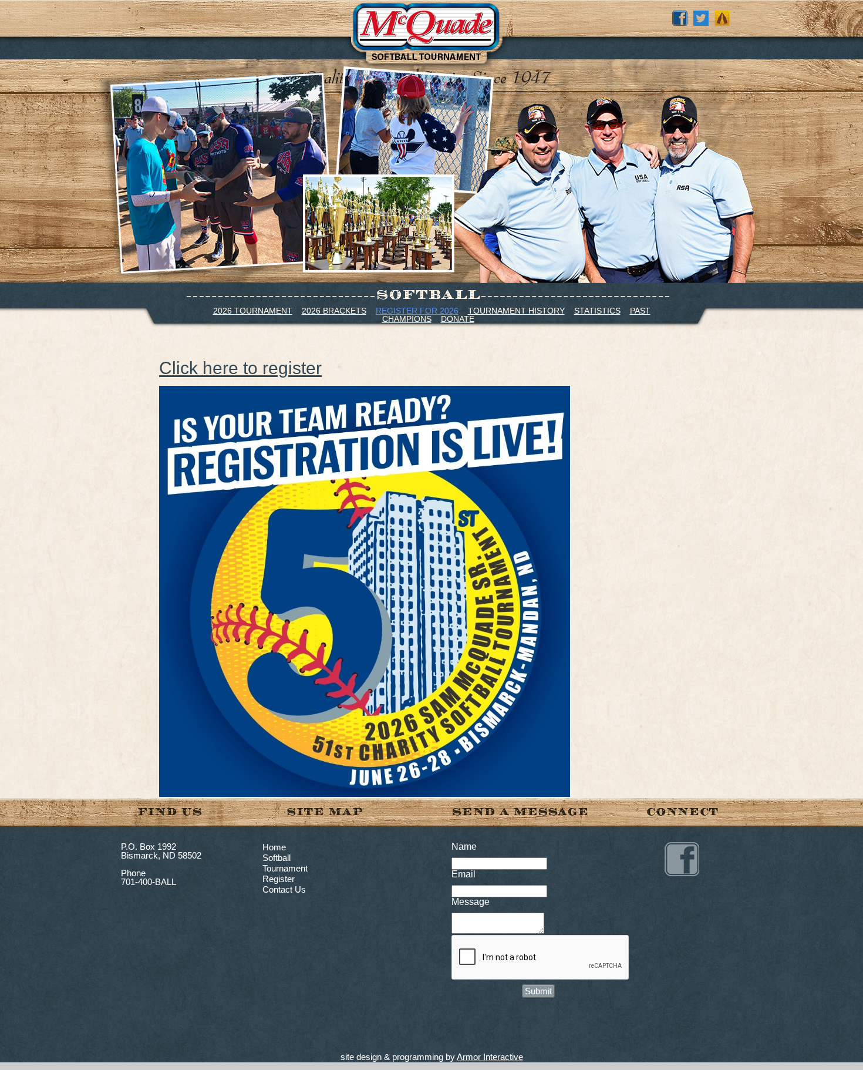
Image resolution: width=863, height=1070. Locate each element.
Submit (538, 991)
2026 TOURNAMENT (252, 310)
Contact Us (284, 889)
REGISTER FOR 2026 (417, 310)
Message (470, 902)
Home (274, 847)
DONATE (457, 319)
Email (463, 874)
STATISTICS (597, 310)
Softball (276, 858)
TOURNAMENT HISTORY (516, 310)
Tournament (285, 868)
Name (464, 847)
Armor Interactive (490, 1057)
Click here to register (240, 368)
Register (278, 879)
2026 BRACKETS (334, 310)
